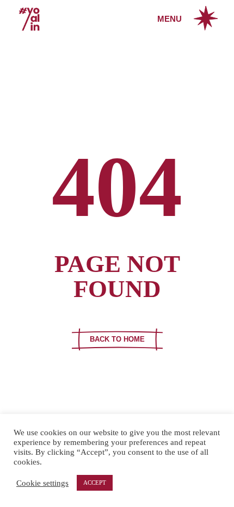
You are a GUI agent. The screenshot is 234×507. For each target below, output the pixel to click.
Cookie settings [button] (42, 483)
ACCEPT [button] (94, 482)
